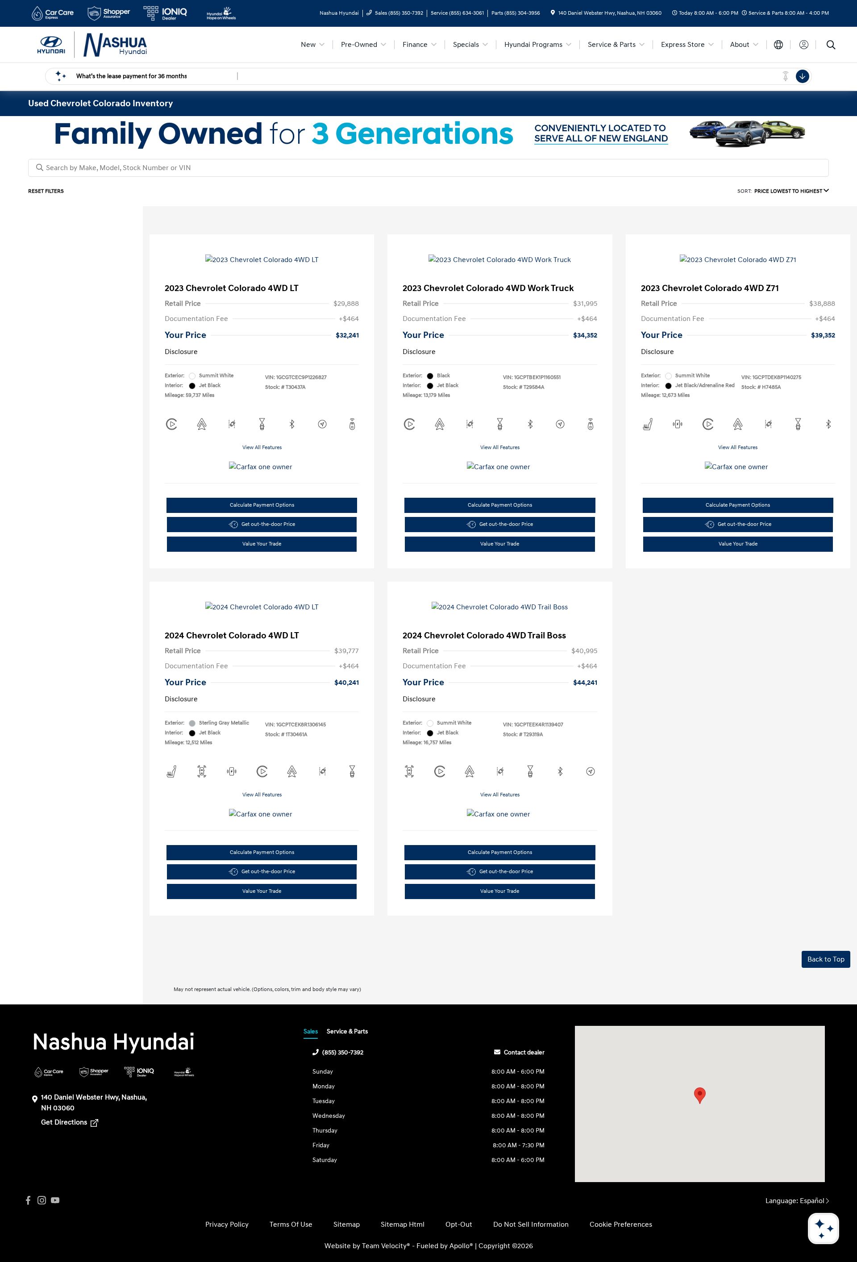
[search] (831, 46)
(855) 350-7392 (342, 1052)
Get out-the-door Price (268, 524)
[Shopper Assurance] (94, 1072)
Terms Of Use (291, 1224)
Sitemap (346, 1224)
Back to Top (826, 959)
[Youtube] (55, 1200)
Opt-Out (458, 1224)
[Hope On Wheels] (184, 1072)
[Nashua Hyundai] (105, 44)
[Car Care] (49, 1072)
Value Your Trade (261, 544)
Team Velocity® (386, 1245)
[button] (700, 1095)
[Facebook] (28, 1200)
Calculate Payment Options (262, 505)
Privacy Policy (227, 1224)
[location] (553, 13)
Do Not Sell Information (531, 1224)
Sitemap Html (402, 1224)
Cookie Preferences (621, 1224)
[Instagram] (41, 1200)
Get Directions (65, 1122)
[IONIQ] (139, 1072)
